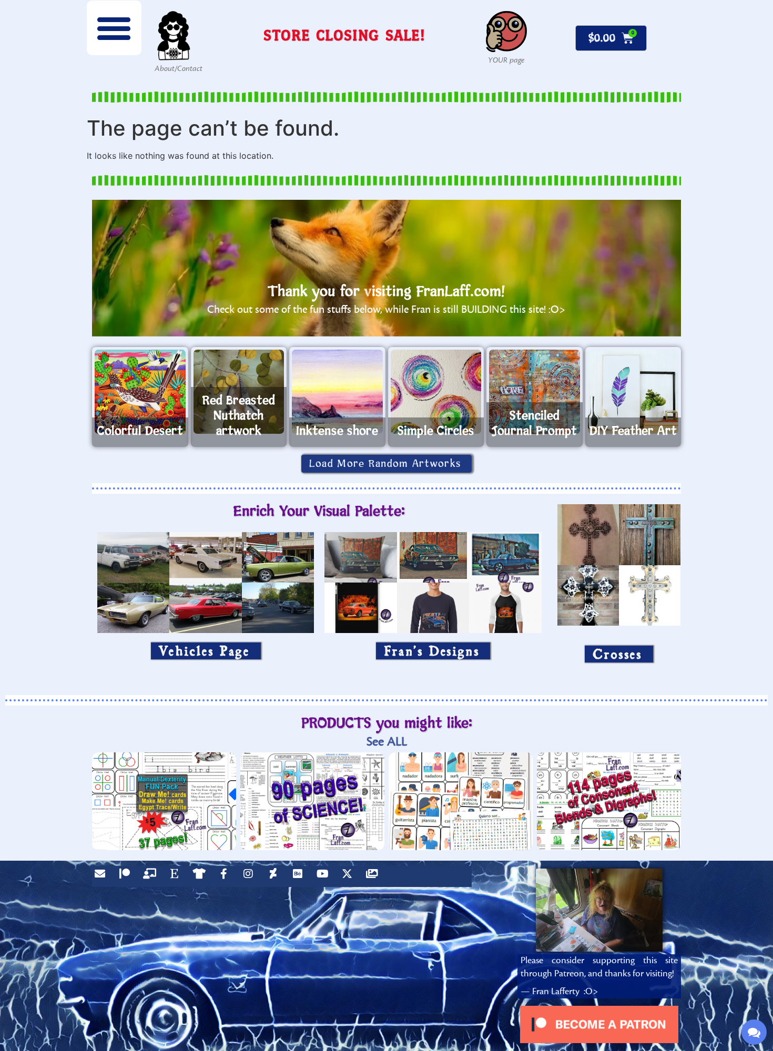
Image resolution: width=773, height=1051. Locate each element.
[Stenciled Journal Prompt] (534, 391)
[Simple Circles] (436, 391)
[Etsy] (176, 876)
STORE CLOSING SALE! (344, 35)
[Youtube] (324, 876)
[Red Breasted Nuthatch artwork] (239, 391)
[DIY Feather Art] (633, 391)
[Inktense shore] (337, 391)
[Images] (374, 876)
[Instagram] (250, 876)
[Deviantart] (275, 876)
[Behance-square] (300, 876)
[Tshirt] (201, 876)
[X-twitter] (349, 876)
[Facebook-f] (226, 876)
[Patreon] (127, 876)
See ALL (387, 741)
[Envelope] (102, 876)
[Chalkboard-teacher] (151, 876)
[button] (114, 28)
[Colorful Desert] (140, 391)
